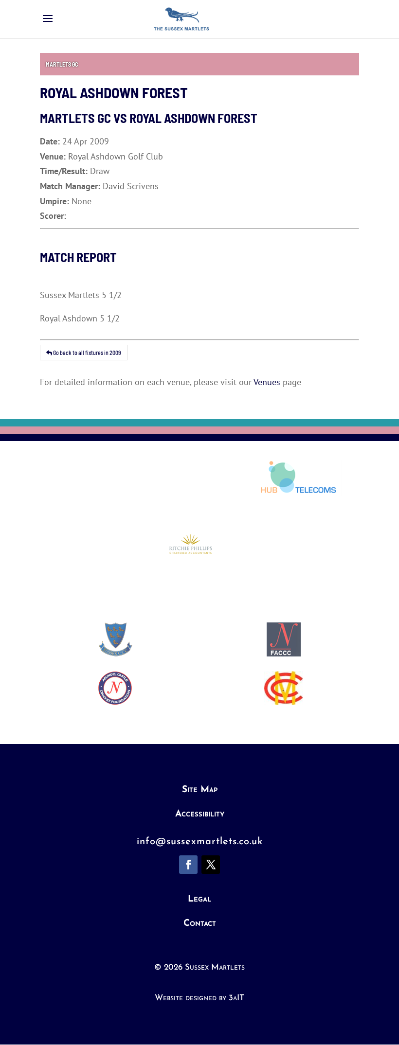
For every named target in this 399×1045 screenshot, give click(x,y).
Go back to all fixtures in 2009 (86, 352)
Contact (199, 923)
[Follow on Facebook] (188, 864)
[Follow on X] (210, 864)
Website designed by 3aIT (199, 998)
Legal (199, 899)
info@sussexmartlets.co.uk (200, 842)
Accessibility (199, 814)
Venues (267, 382)
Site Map (200, 790)
